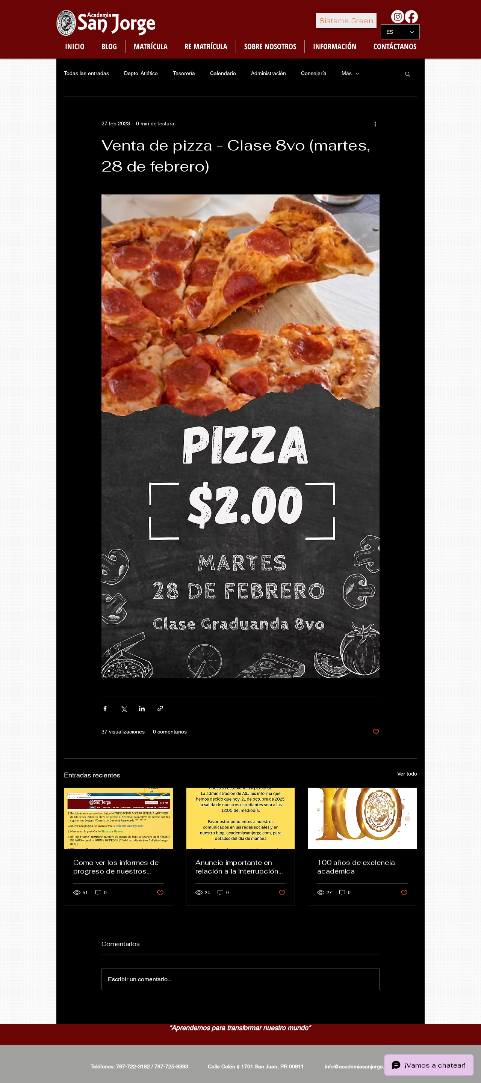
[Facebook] (411, 16)
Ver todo (407, 774)
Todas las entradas (86, 73)
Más (347, 73)
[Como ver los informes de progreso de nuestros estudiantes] (118, 818)
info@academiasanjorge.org (358, 1066)
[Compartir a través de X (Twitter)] (123, 708)
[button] (407, 74)
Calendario (223, 73)
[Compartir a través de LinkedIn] (141, 708)
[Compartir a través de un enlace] (160, 708)
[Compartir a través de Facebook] (105, 708)
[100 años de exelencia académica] (362, 818)
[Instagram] (397, 16)
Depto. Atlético (141, 73)
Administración (268, 73)
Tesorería (184, 73)
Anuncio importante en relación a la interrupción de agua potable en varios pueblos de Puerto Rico (239, 866)
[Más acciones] (375, 123)
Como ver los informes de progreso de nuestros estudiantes (116, 866)
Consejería (314, 73)
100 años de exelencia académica (356, 866)
